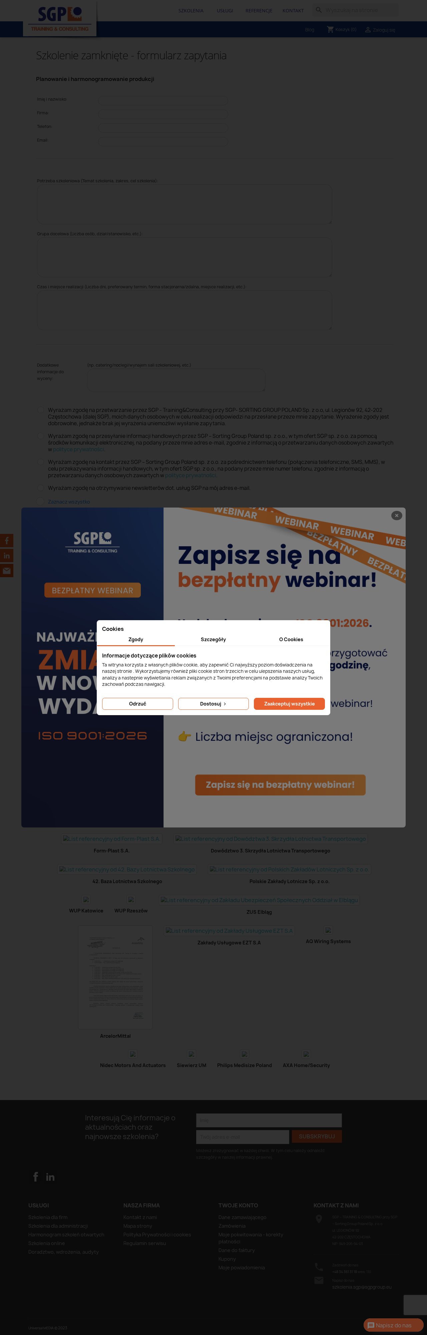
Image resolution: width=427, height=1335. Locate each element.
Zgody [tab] (135, 639)
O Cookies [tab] (291, 639)
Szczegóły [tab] (213, 639)
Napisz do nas (389, 1326)
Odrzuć (137, 703)
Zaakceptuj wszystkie (289, 703)
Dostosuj (211, 703)
